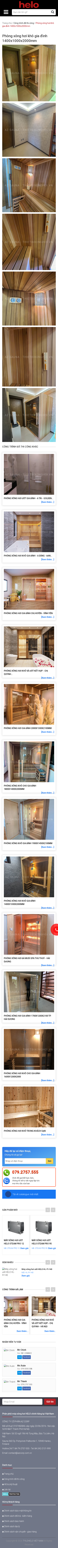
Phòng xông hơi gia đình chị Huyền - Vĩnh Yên (28, 613)
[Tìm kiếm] (53, 12)
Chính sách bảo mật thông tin (18, 1510)
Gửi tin (50, 1401)
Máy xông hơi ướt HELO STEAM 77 (41, 1242)
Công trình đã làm (12, 1289)
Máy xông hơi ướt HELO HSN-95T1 (37, 1269)
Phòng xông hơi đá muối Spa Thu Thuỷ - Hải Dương (27, 960)
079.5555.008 (26, 1369)
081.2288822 (26, 1353)
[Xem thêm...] (47, 502)
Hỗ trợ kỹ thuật (10, 1484)
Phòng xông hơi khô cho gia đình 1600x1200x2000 (22, 1075)
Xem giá (24, 1248)
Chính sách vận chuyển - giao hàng (20, 1531)
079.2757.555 (25, 1172)
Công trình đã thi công (24, 23)
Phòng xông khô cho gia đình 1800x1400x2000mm (20, 787)
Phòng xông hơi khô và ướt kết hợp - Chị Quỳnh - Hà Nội (15, 1323)
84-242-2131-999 (43, 1448)
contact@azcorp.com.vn (20, 1453)
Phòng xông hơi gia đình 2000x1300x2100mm (28, 728)
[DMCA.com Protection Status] (11, 1494)
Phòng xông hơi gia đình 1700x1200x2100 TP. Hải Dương (27, 1017)
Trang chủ (7, 23)
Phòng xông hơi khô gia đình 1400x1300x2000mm (19, 902)
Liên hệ (7, 1489)
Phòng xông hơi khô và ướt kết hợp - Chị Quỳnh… (26, 672)
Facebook (26, 1357)
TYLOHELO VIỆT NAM (33, 1541)
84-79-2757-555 (22, 1448)
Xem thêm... (22, 1331)
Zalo (19, 1357)
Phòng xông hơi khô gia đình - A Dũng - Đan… (28, 556)
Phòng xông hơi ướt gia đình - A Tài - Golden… (28, 498)
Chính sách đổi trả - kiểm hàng (18, 1516)
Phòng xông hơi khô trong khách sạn (25, 1131)
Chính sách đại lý (12, 1526)
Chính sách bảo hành (14, 1521)
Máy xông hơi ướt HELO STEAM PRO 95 (14, 1242)
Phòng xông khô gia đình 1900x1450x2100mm (28, 843)
